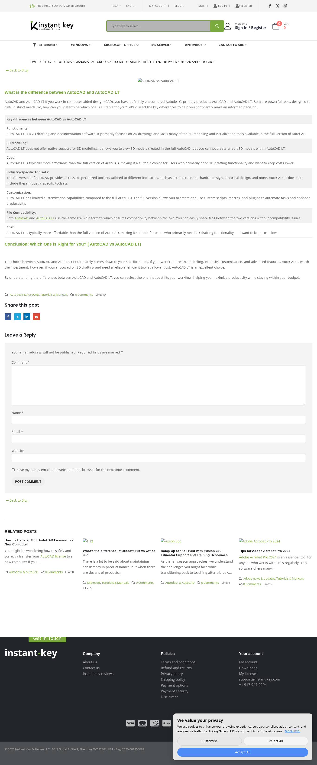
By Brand (47, 44)
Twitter (17, 316)
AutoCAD (21, 218)
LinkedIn (26, 316)
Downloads (248, 667)
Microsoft (93, 583)
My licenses (248, 673)
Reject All (276, 741)
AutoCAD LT (45, 218)
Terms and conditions (178, 662)
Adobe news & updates (259, 578)
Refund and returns (176, 667)
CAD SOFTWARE (231, 44)
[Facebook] (270, 6)
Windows (79, 44)
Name (18, 413)
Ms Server (160, 44)
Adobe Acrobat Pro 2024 (257, 557)
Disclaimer (169, 696)
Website (18, 450)
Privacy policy (172, 673)
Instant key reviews (98, 673)
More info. (292, 731)
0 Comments (84, 295)
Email (36, 316)
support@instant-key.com (259, 679)
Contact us (91, 667)
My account (248, 662)
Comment (20, 362)
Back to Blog (18, 70)
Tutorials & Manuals (54, 295)
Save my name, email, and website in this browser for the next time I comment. (78, 469)
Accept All (242, 752)
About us (90, 662)
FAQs (201, 5)
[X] (277, 6)
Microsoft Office (119, 44)
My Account (157, 5)
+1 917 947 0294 (253, 684)
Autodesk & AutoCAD (24, 295)
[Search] (216, 26)
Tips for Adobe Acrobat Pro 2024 (264, 551)
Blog (178, 5)
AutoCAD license (53, 556)
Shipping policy (173, 679)
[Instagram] (285, 6)
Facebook (8, 316)
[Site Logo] (52, 26)
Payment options (174, 685)
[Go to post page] (119, 541)
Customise (209, 741)
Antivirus (194, 44)
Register (246, 5)
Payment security (174, 691)
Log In (222, 5)
